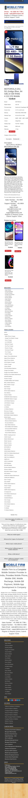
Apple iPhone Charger (10, 336)
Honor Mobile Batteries (10, 418)
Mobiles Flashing (9, 721)
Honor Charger (8, 340)
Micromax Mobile (9, 311)
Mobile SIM (10, 578)
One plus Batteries (9, 422)
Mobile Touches (8, 443)
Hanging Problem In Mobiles (11, 719)
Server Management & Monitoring (13, 746)
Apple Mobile (8, 290)
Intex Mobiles (7, 392)
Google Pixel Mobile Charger (11, 338)
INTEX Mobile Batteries (9, 390)
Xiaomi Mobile (8, 296)
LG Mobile (7, 308)
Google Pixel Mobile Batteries (11, 372)
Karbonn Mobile (8, 315)
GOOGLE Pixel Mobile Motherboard (12, 374)
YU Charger (7, 506)
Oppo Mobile (8, 299)
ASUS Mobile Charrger (9, 362)
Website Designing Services (12, 754)
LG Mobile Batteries (8, 409)
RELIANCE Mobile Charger (10, 471)
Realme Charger (9, 348)
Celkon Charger (8, 364)
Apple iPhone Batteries (9, 358)
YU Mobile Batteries (8, 510)
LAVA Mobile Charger (9, 403)
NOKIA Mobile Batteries (9, 451)
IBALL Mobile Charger (9, 384)
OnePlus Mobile (8, 293)
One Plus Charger (9, 346)
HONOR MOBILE (8, 376)
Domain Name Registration (11, 757)
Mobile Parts (9, 618)
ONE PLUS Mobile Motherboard (11, 453)
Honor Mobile (8, 303)
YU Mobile (7, 324)
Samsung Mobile (9, 291)
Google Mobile (20, 608)
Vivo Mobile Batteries (10, 430)
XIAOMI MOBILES (8, 497)
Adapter (6, 334)
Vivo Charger (8, 352)
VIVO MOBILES (8, 495)
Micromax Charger (8, 411)
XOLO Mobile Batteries (9, 504)
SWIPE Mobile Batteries (9, 489)
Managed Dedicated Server (11, 740)
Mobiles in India (18, 596)
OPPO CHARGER (8, 461)
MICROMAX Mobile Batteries (11, 415)
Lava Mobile (8, 314)
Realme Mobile (8, 297)
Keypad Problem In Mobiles (11, 714)
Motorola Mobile (11, 26)
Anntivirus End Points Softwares (13, 729)
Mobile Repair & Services (8, 617)
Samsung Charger (9, 350)
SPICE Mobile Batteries (9, 483)
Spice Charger (7, 479)
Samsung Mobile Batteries (11, 428)
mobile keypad (7, 437)
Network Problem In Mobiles (11, 712)
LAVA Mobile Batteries (9, 400)
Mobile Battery (7, 417)
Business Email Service (11, 759)
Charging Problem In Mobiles (11, 710)
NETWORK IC (7, 447)
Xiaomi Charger (8, 354)
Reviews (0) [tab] (16, 139)
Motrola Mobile (8, 302)
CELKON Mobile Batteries (10, 368)
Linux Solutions (9, 744)
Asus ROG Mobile (9, 305)
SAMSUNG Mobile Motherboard (11, 475)
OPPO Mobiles (7, 463)
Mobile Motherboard (8, 439)
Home (5, 26)
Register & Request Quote (13, 15)
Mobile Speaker (8, 441)
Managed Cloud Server (10, 742)
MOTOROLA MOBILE (14, 145)
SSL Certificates (9, 738)
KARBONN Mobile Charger (10, 398)
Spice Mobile (8, 320)
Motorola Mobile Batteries (11, 420)
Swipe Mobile (8, 321)
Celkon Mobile (8, 323)
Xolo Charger (7, 499)
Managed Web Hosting (10, 731)
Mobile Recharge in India (10, 781)
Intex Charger (7, 388)
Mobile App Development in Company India (14, 587)
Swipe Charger (7, 485)
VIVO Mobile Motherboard (10, 493)
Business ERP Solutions (11, 750)
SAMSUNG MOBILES (9, 477)
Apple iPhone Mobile (9, 360)
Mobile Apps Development (11, 752)
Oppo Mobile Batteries (10, 424)
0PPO (5, 332)
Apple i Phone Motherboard (10, 356)
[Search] (23, 1)
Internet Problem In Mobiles (11, 708)
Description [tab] (9, 139)
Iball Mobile (7, 317)
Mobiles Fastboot (9, 723)
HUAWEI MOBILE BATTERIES (11, 380)
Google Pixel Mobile (9, 294)
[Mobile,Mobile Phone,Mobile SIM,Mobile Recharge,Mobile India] (14, 8)
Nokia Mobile (8, 309)
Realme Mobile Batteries (10, 467)
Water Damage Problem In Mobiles (13, 716)
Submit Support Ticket (11, 17)
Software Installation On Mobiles (12, 706)
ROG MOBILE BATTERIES (11, 426)
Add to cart (12, 131)
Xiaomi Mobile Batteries (10, 432)
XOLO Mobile (8, 326)
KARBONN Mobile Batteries (10, 396)
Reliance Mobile (9, 318)
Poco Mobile (9, 601)
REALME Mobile (8, 465)
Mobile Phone (21, 575)
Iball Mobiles (7, 386)
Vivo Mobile (7, 300)
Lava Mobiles (7, 405)
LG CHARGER (8, 342)
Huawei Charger (8, 378)
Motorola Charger (9, 344)
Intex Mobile (8, 312)
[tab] (14, 519)
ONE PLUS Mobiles (8, 455)
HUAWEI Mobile (9, 306)
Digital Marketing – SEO (10, 736)
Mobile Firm (7, 569)
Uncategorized (7, 491)
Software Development (10, 748)
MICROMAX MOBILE (9, 413)
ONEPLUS (6, 459)
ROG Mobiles (7, 473)
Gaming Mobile (9, 596)
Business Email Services (11, 733)
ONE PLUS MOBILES (9, 457)
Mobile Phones (17, 594)
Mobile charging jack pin (9, 434)
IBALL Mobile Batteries (9, 382)
